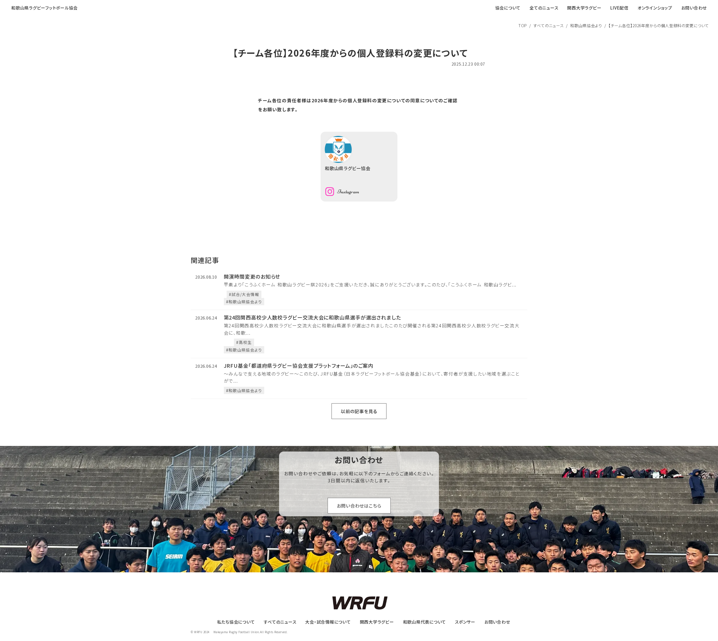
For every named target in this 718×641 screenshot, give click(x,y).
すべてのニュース (548, 25)
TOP (522, 25)
